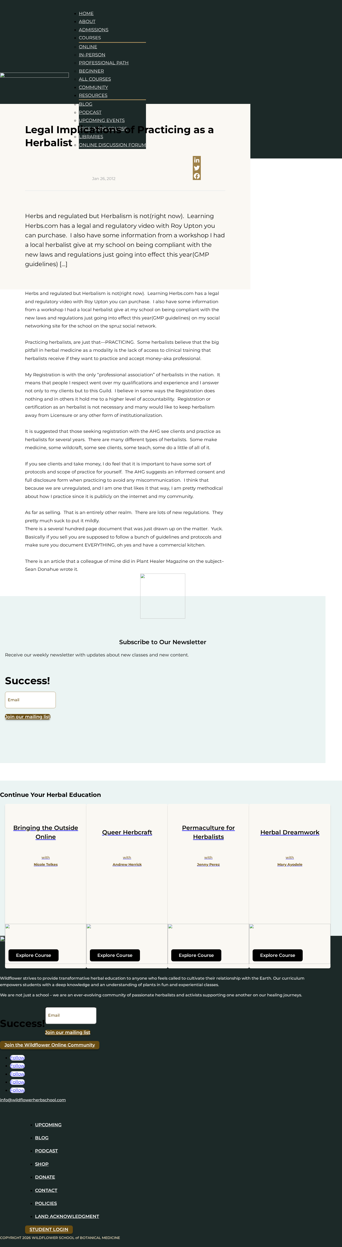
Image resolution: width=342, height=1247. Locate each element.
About (87, 21)
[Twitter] (209, 168)
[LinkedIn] (209, 160)
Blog (85, 104)
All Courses (95, 79)
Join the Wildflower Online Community (50, 1045)
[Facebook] (209, 176)
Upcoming (48, 1125)
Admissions (93, 30)
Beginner (91, 71)
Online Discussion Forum (112, 145)
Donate (45, 1177)
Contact (46, 1190)
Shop (42, 1164)
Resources (93, 95)
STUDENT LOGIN (49, 1229)
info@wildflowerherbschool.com (33, 1100)
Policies (46, 1203)
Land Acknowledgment (67, 1216)
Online (88, 47)
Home (86, 13)
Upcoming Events (102, 120)
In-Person (92, 55)
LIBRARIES (91, 136)
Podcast (90, 112)
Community (93, 87)
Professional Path (104, 63)
